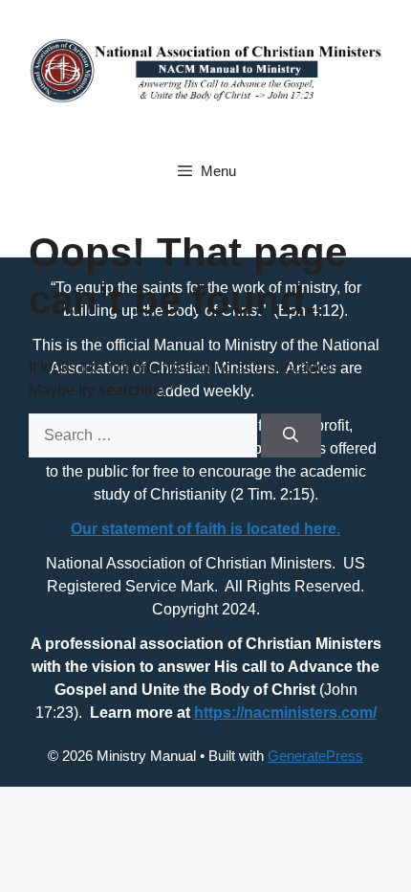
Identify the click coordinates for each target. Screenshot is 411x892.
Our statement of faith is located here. (205, 529)
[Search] (291, 435)
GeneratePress (315, 755)
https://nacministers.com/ (285, 712)
